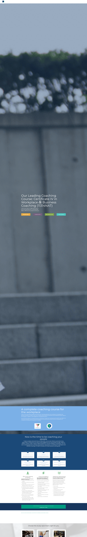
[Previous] (23, 515)
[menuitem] (52, 1)
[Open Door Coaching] (5, 1)
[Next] (64, 515)
